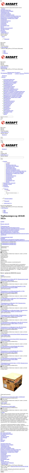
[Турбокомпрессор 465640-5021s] (8, 243)
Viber (4, 50)
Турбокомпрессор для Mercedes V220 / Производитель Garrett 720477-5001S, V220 (13, 304)
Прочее (4, 234)
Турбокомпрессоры (5, 446)
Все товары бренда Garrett (6, 434)
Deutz (6, 240)
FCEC (7, 239)
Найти (2, 471)
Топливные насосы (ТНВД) (7, 444)
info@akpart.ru (5, 47)
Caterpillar (16, 239)
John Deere (3, 239)
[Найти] (2, 118)
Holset (9, 240)
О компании (3, 435)
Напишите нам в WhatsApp (7, 462)
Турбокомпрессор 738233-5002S (8, 406)
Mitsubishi (18, 240)
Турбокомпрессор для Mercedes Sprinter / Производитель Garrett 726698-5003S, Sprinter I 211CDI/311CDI (13, 316)
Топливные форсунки (6, 227)
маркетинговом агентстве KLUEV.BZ (19, 466)
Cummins (21, 239)
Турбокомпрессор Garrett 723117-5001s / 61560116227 (13, 396)
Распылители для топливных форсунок (10, 450)
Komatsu (14, 240)
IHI (11, 240)
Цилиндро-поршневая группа (7, 448)
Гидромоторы (6, 233)
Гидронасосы (4, 458)
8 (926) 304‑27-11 (5, 32)
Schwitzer (25, 240)
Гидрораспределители (15, 233)
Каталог (8, 163)
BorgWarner (11, 239)
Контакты (3, 440)
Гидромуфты (3, 454)
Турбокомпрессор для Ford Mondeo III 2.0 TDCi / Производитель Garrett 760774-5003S (12, 352)
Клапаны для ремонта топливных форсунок (11, 449)
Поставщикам (4, 437)
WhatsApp (5, 53)
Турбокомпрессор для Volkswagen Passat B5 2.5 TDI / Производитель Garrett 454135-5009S (13, 292)
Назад (8, 162)
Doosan (4, 239)
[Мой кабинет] (1, 136)
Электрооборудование (9, 228)
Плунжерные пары (5, 459)
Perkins (21, 240)
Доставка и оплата (5, 436)
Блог (2, 438)
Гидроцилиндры (23, 233)
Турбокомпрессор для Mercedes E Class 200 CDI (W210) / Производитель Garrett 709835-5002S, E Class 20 (14, 328)
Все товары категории (6, 432)
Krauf (2, 238)
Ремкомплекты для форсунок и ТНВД (9, 452)
